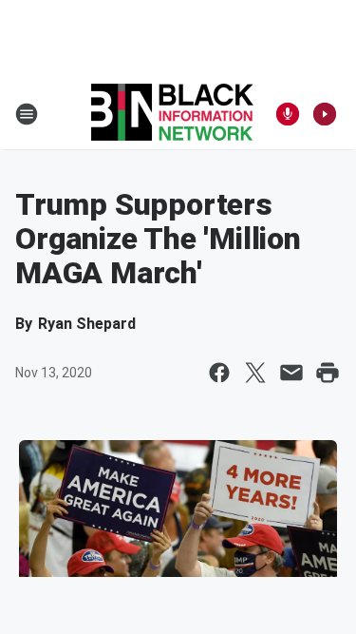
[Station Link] (172, 114)
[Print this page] (327, 372)
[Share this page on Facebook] (219, 372)
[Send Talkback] (287, 114)
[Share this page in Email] (291, 372)
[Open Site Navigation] (26, 114)
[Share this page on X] (255, 372)
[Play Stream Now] (324, 114)
